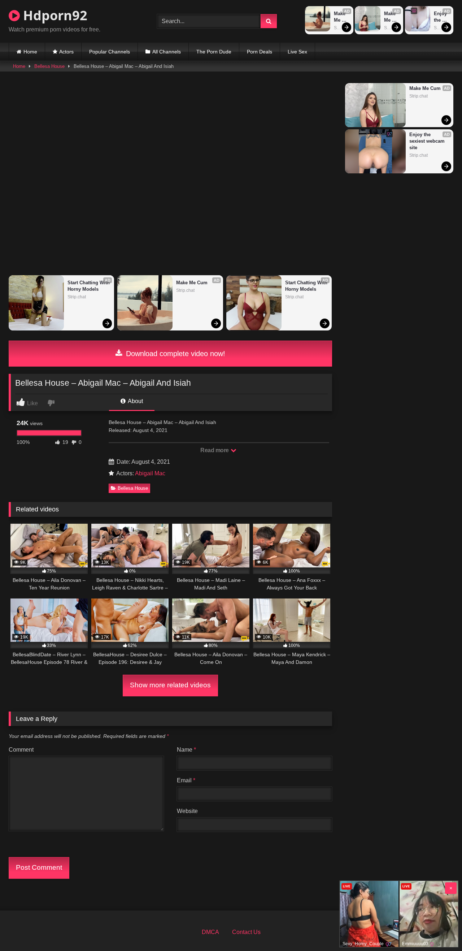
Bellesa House (49, 66)
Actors (66, 52)
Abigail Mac (150, 473)
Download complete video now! (174, 354)
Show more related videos (170, 685)
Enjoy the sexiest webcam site (442, 17)
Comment (21, 750)
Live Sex (297, 52)
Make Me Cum (340, 17)
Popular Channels (109, 52)
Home (30, 52)
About (135, 401)
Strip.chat (76, 296)
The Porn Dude (213, 52)
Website (187, 811)
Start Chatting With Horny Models (88, 286)
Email (186, 780)
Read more (215, 450)
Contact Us (246, 932)
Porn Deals (259, 52)
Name (186, 750)
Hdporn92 (53, 15)
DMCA (210, 932)
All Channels (166, 52)
